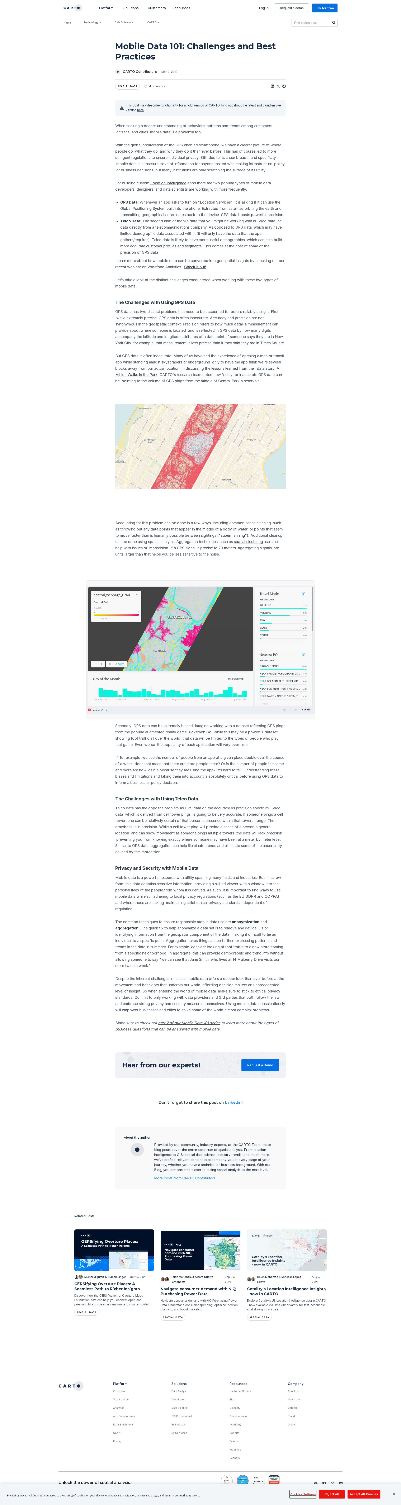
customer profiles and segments (174, 246)
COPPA (271, 896)
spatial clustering (248, 541)
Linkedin (233, 1102)
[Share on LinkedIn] (272, 86)
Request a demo (292, 8)
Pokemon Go (200, 732)
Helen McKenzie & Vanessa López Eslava (279, 1279)
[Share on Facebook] (284, 86)
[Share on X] (278, 86)
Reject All (332, 1494)
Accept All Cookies (364, 1494)
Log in (264, 8)
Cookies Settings (303, 1494)
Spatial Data (128, 86)
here (140, 110)
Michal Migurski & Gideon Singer (105, 1276)
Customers (156, 8)
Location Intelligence (168, 183)
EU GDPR (247, 896)
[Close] (394, 1494)
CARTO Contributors (140, 72)
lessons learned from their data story (242, 368)
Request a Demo (260, 1065)
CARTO (152, 22)
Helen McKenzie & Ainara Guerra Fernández (192, 1279)
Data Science (123, 22)
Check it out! (195, 267)
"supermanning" (233, 535)
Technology (91, 22)
